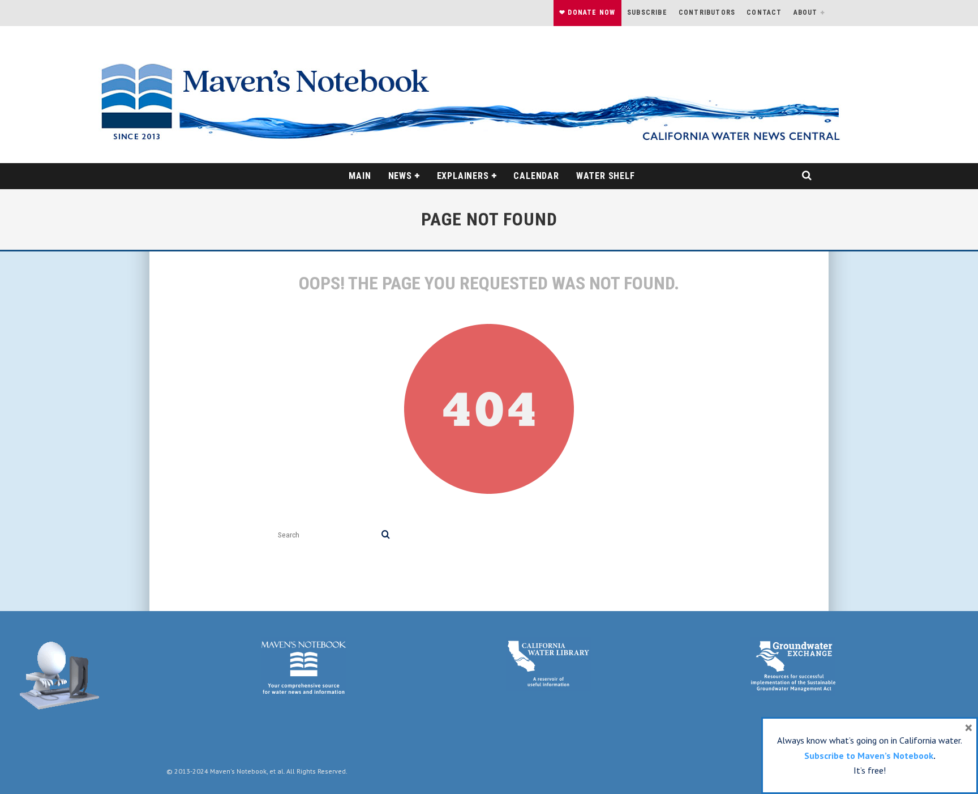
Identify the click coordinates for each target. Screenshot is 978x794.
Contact (764, 12)
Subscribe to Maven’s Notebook (868, 755)
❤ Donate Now (587, 12)
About (805, 12)
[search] (385, 535)
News (400, 175)
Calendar (536, 175)
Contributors (707, 12)
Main (360, 175)
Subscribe (647, 12)
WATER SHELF (605, 175)
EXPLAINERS (463, 175)
